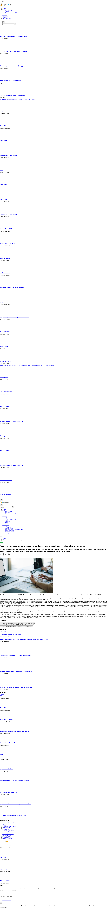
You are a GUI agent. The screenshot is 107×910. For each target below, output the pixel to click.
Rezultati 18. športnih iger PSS (8, 792)
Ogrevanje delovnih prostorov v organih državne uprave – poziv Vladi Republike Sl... (24, 639)
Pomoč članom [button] (5, 16)
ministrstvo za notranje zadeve (9, 826)
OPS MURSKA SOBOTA (9, 99)
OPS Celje (22, 99)
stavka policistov (6, 836)
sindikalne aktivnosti (6, 837)
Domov (4, 8)
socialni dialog (5, 829)
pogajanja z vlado (6, 831)
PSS (3, 99)
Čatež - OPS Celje (5, 258)
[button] (4, 510)
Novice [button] (4, 13)
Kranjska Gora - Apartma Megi (8, 155)
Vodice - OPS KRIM (5, 361)
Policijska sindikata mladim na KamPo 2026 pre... (14, 36)
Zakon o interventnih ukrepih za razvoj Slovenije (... (14, 731)
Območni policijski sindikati (11, 12)
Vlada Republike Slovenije (8, 834)
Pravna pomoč (5, 365)
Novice (4, 515)
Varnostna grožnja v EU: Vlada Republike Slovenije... (15, 780)
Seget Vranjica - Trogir (6, 719)
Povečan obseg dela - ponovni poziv (10, 634)
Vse (1, 99)
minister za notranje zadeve (8, 830)
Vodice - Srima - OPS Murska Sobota (10, 228)
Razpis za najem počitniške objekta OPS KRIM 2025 (14, 317)
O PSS (4, 9)
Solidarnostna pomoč (49, 365)
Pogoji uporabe (5, 899)
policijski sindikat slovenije (8, 822)
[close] (1, 902)
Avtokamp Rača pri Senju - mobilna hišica (12, 287)
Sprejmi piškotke (3, 907)
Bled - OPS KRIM (4, 346)
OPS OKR (17, 99)
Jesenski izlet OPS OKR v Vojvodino (10, 80)
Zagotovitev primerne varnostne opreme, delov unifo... (15, 804)
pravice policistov (6, 827)
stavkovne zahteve (6, 835)
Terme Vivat (3, 140)
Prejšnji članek (4, 631)
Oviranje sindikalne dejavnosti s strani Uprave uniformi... (16, 655)
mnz (3, 828)
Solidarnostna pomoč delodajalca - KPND (26, 365)
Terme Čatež (3, 125)
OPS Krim (34, 99)
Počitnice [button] (4, 15)
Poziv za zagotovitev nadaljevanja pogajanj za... (13, 66)
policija (4, 825)
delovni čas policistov (7, 838)
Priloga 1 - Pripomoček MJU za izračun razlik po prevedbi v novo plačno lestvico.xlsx (16, 626)
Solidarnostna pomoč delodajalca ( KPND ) (12, 421)
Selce (1, 302)
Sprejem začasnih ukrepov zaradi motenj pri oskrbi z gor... (16, 671)
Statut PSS (7, 11)
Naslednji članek (4, 636)
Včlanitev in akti (8, 10)
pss (3, 824)
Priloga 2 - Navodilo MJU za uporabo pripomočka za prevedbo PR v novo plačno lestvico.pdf (18, 623)
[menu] (1, 500)
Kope (1, 111)
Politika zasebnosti (6, 900)
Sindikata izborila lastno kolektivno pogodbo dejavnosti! (16, 687)
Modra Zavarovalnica (6, 391)
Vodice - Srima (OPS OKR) (7, 243)
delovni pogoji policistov (7, 832)
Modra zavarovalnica (40, 365)
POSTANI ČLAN (7, 18)
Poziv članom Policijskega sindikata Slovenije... (13, 51)
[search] (3, 22)
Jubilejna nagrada (13, 365)
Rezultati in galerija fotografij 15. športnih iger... (13, 815)
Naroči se (14, 890)
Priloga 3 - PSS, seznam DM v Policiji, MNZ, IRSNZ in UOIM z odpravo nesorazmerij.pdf (17, 624)
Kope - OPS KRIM (5, 331)
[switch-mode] (3, 1)
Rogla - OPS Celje (5, 273)
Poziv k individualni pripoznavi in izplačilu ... (12, 95)
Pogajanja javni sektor (6, 769)
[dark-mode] (1, 536)
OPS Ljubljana (28, 99)
